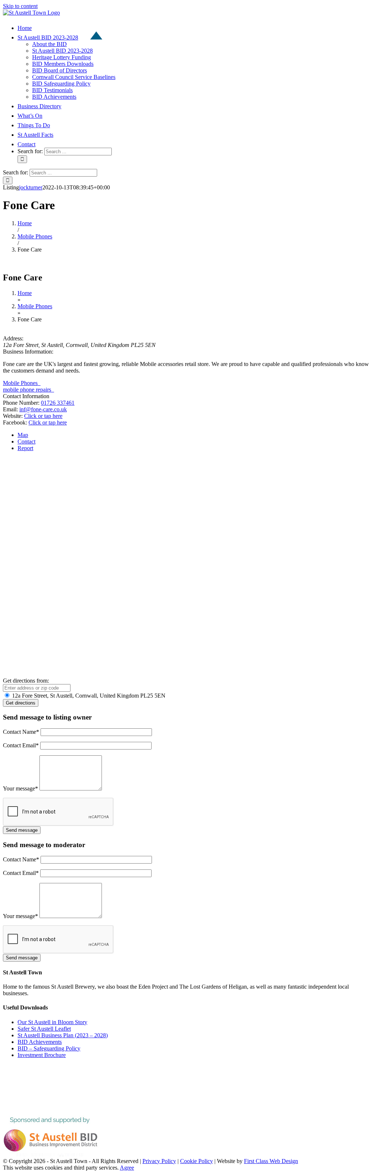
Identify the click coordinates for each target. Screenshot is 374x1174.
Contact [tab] (26, 441)
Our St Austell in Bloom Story (52, 1022)
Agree (127, 1167)
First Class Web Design (271, 1161)
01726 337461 (58, 403)
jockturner (30, 187)
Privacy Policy (159, 1161)
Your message (20, 788)
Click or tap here (43, 416)
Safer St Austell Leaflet (44, 1029)
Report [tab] (25, 448)
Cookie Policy (196, 1161)
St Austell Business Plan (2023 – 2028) (63, 1035)
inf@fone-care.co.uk (43, 409)
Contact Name (21, 732)
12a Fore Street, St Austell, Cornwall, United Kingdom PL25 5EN (88, 695)
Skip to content (20, 6)
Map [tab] (23, 435)
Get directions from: (26, 680)
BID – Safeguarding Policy (49, 1048)
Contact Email (21, 745)
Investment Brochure (42, 1055)
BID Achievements (40, 1042)
